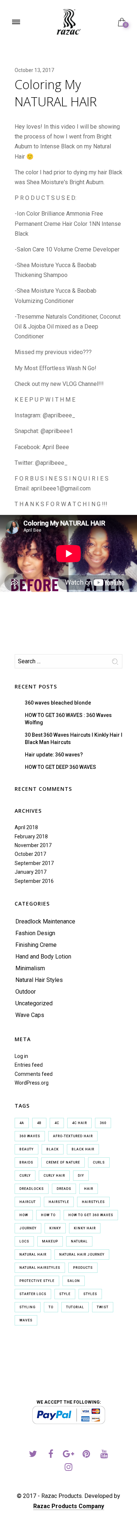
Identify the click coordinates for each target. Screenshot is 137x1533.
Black (52, 1149)
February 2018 (31, 836)
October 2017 (30, 854)
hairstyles (93, 1202)
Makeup (50, 1241)
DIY (81, 1175)
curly (25, 1175)
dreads (64, 1189)
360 (103, 1123)
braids (26, 1162)
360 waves (29, 1136)
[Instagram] (68, 1468)
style (65, 1294)
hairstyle (59, 1202)
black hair (83, 1149)
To (51, 1307)
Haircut (27, 1202)
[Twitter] (32, 1455)
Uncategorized (34, 1003)
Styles (90, 1294)
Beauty (26, 1149)
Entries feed (29, 1065)
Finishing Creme (36, 944)
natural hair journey (81, 1254)
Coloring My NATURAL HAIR (56, 93)
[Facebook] (50, 1455)
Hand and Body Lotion (43, 956)
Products (83, 1268)
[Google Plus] (68, 1455)
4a (21, 1123)
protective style (36, 1281)
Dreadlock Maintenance (45, 921)
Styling (27, 1307)
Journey (28, 1228)
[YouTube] (104, 1455)
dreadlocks (31, 1189)
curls (99, 1162)
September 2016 (34, 881)
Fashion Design (35, 933)
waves (26, 1320)
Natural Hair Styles (39, 979)
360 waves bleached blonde (58, 703)
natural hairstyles (39, 1268)
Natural (79, 1241)
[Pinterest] (86, 1455)
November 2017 (33, 845)
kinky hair (85, 1228)
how (23, 1215)
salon (73, 1281)
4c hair (79, 1123)
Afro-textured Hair (73, 1136)
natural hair (32, 1254)
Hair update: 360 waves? (54, 755)
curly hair (54, 1175)
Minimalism (30, 968)
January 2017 (30, 872)
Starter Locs (32, 1294)
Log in (21, 1056)
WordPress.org (32, 1083)
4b (39, 1123)
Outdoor (25, 991)
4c (56, 1123)
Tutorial (75, 1307)
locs (24, 1241)
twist (103, 1307)
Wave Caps (29, 1015)
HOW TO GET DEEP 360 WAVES (60, 767)
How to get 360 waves (90, 1215)
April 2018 (26, 827)
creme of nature (63, 1162)
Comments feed (34, 1074)
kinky (55, 1228)
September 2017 (34, 863)
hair (88, 1189)
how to (48, 1215)
